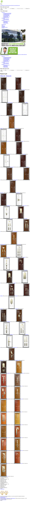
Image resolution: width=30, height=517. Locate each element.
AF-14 (8, 424)
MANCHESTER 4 (15, 231)
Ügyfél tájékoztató (13, 498)
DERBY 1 (1, 128)
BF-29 (8, 463)
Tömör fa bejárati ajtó (6, 19)
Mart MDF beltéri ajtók (6, 17)
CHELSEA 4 (8, 257)
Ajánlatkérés (7, 5)
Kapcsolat (18, 5)
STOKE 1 (22, 141)
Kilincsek (3, 20)
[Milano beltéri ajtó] (3, 2)
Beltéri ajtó (3, 12)
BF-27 (8, 450)
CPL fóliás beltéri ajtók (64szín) (7, 13)
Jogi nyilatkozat (4, 498)
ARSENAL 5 (24, 257)
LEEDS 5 (1, 308)
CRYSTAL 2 (19, 244)
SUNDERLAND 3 (2, 244)
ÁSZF (1, 498)
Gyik (5, 5)
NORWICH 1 (14, 115)
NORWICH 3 (8, 321)
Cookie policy (8, 498)
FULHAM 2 (16, 308)
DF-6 (7, 476)
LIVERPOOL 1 (18, 192)
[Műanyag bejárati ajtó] (3, 89)
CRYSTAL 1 (16, 128)
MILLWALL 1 (2, 192)
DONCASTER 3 (24, 205)
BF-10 (8, 437)
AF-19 (21, 424)
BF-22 (21, 437)
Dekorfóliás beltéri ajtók (6, 14)
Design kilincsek (5, 21)
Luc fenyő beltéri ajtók (6, 15)
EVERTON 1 (23, 89)
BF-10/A (22, 450)
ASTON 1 (8, 89)
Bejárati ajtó (3, 62)
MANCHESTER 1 (10, 102)
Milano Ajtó (2, 75)
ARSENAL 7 (11, 334)
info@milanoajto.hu (2, 497)
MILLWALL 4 (24, 321)
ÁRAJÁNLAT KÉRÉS (3, 499)
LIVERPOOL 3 (17, 360)
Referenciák (10, 5)
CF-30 (21, 463)
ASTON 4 (1, 360)
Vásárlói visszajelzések (14, 5)
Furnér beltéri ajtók (5, 16)
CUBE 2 (11, 218)
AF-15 (23, 373)
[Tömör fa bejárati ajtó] (19, 373)
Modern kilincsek (5, 22)
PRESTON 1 (8, 205)
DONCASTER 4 (15, 347)
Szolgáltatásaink (2, 5)
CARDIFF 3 (8, 373)
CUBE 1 (8, 141)
